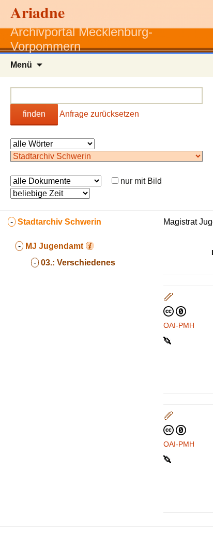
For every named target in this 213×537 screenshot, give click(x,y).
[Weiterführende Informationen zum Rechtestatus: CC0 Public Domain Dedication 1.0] (174, 311)
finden (34, 113)
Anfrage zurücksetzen (99, 113)
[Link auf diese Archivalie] (168, 340)
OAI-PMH (178, 325)
